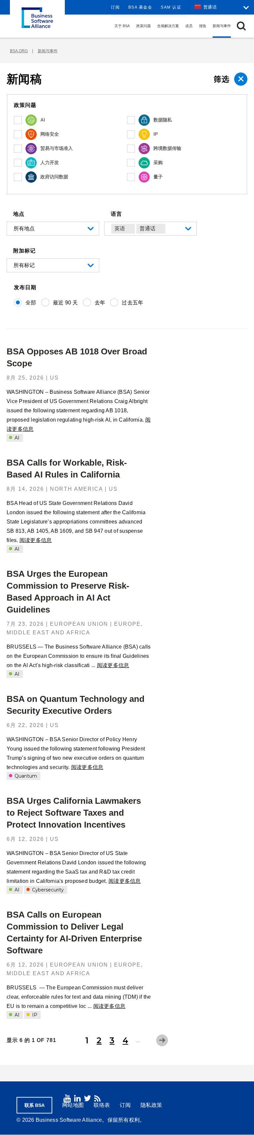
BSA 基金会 (140, 7)
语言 (116, 214)
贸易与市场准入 (56, 148)
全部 (30, 302)
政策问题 (143, 26)
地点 (18, 214)
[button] (241, 26)
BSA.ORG (19, 51)
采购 (158, 162)
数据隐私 (162, 119)
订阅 (115, 7)
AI (42, 119)
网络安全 (49, 134)
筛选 (221, 79)
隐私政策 (151, 1105)
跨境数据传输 (167, 148)
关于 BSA (122, 26)
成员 (188, 26)
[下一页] (162, 1040)
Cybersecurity (47, 890)
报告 (202, 26)
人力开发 (49, 162)
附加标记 (24, 250)
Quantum (25, 776)
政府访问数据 (54, 176)
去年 (100, 302)
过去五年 (132, 302)
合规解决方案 (168, 26)
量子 (158, 176)
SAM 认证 (171, 7)
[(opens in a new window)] (67, 1098)
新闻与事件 (222, 26)
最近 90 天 (65, 302)
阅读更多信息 (36, 540)
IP (155, 134)
